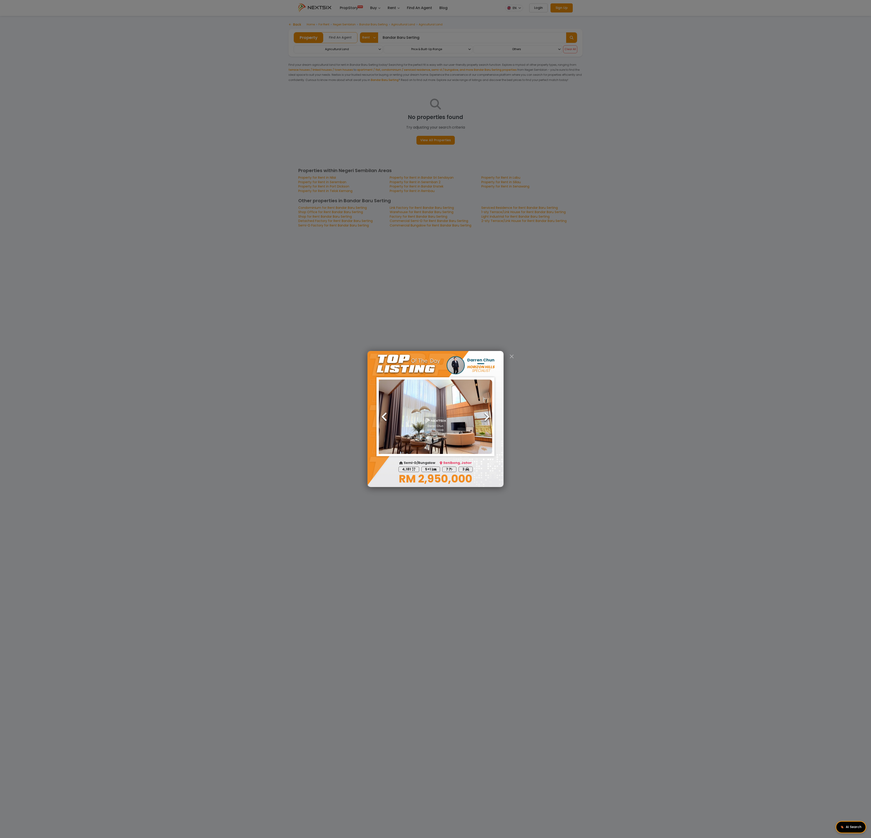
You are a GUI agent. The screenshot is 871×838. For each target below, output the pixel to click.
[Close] (511, 356)
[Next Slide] (486, 417)
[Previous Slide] (384, 417)
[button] (435, 417)
